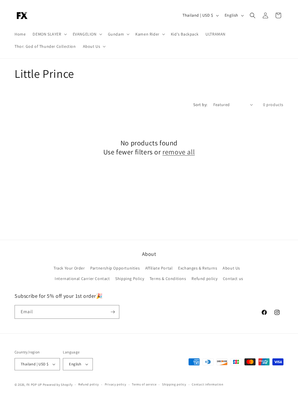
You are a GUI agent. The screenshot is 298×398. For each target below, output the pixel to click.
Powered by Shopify (58, 385)
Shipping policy (174, 384)
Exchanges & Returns (197, 268)
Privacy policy (115, 384)
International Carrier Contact (82, 278)
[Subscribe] (112, 312)
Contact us (233, 278)
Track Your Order (69, 268)
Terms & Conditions (168, 278)
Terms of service (144, 384)
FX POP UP (34, 385)
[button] (49, 34)
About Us (231, 268)
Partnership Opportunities (115, 268)
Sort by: (200, 104)
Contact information (207, 384)
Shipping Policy (129, 278)
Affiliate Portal (159, 268)
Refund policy (204, 278)
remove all (178, 151)
